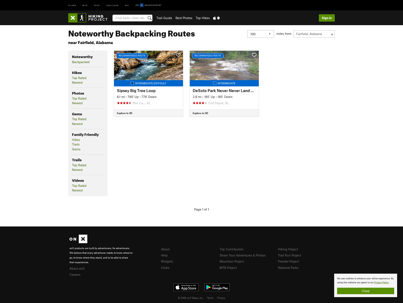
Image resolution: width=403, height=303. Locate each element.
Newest (77, 82)
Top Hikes (203, 18)
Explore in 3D (124, 113)
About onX (77, 268)
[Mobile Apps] (216, 18)
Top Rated (79, 78)
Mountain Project (232, 261)
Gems (76, 149)
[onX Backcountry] (148, 5)
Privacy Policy (381, 282)
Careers (74, 274)
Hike (97, 5)
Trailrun (112, 5)
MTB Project (228, 267)
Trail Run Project (289, 255)
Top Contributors (231, 249)
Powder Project (288, 261)
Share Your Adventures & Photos (243, 255)
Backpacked (81, 62)
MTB (85, 5)
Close (366, 291)
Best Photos (183, 18)
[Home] (90, 17)
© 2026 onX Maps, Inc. (190, 297)
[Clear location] (332, 34)
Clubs (165, 267)
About (165, 249)
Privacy (221, 297)
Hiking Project (288, 249)
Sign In (327, 18)
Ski (127, 5)
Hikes (76, 140)
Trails (76, 144)
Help (164, 255)
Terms (210, 297)
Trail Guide (164, 18)
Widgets (167, 261)
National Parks (288, 267)
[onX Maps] (78, 242)
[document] (365, 285)
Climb (72, 5)
